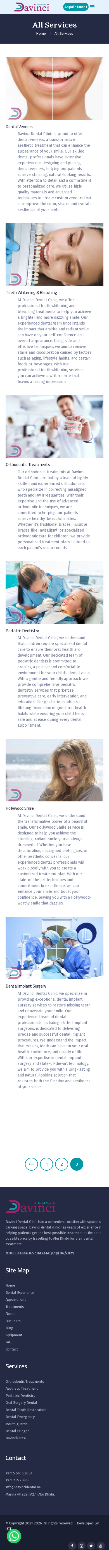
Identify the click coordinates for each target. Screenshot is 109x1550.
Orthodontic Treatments (28, 465)
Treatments (15, 1307)
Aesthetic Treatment (22, 1388)
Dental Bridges (18, 1431)
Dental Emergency (20, 1417)
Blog (9, 1328)
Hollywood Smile (20, 808)
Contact (12, 1349)
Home (41, 33)
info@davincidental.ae (23, 1487)
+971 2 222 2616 (17, 1480)
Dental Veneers (19, 127)
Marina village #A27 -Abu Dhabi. (30, 1494)
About (10, 1314)
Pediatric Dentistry (22, 631)
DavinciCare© (16, 1438)
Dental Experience (20, 1292)
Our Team (13, 1321)
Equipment (14, 1335)
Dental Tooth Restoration (26, 1410)
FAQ (9, 1342)
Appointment (16, 1299)
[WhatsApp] (14, 1533)
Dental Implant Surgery (26, 986)
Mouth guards (17, 1424)
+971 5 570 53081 (19, 1473)
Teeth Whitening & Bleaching (31, 293)
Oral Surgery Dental (21, 1403)
